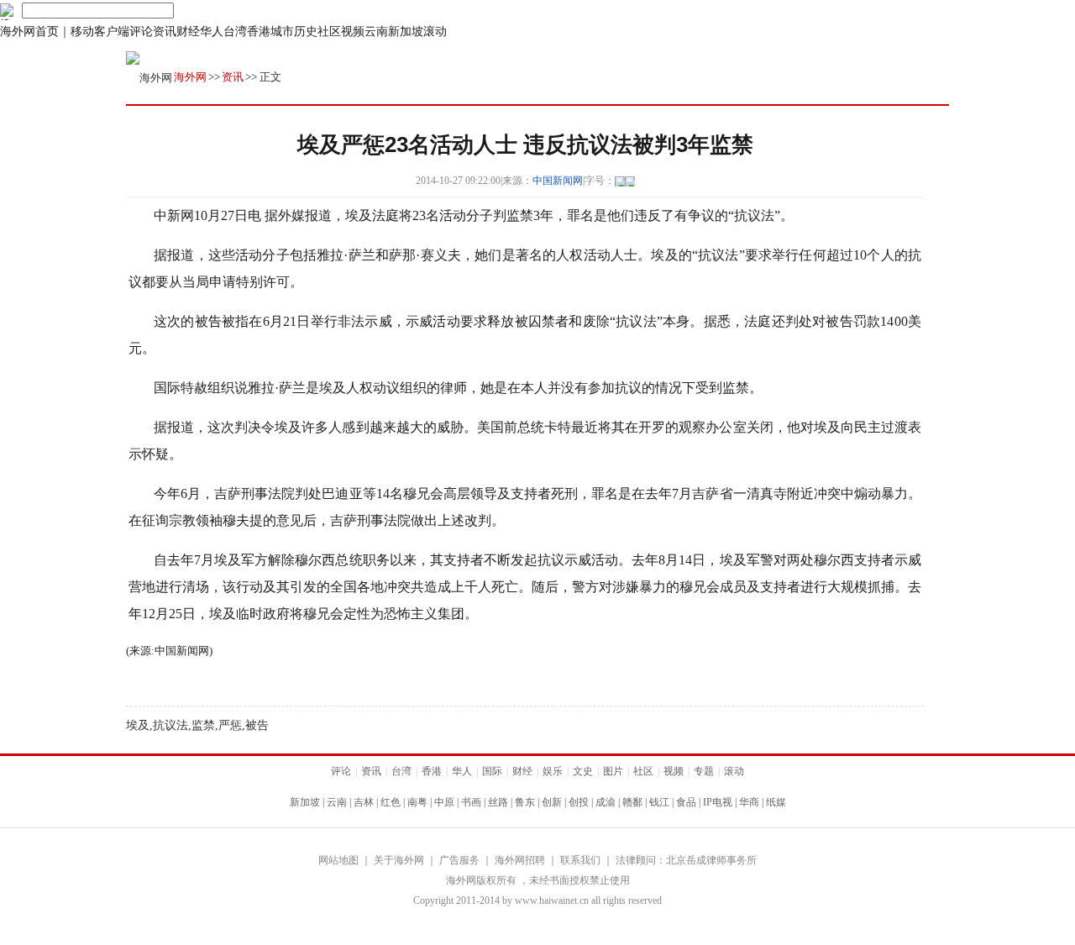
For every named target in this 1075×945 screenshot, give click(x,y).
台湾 (235, 31)
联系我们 (580, 860)
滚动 (435, 31)
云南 (376, 31)
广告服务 (459, 860)
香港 (258, 31)
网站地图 (338, 860)
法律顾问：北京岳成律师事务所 (686, 860)
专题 (704, 771)
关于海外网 (399, 860)
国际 (492, 771)
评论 (141, 31)
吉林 (364, 802)
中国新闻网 (557, 180)
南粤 (417, 802)
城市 (282, 31)
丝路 (498, 802)
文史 (583, 771)
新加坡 (405, 31)
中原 (444, 802)
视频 (352, 31)
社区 (329, 31)
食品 (686, 802)
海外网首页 (29, 31)
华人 (211, 31)
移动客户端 (100, 31)
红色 (390, 802)
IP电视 (717, 802)
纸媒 (776, 802)
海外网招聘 (520, 860)
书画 (471, 802)
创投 (579, 802)
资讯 (164, 31)
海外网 (190, 77)
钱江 (659, 802)
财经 (188, 31)
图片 (613, 771)
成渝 (605, 802)
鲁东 (525, 802)
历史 (305, 31)
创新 (552, 802)
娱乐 (553, 771)
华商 (749, 802)
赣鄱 (632, 802)
